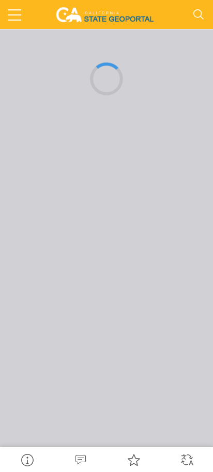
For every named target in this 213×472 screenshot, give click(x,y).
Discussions (79, 459)
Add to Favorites (133, 459)
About (26, 459)
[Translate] (186, 459)
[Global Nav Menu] (14, 14)
